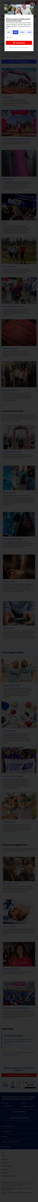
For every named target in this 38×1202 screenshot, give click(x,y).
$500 (29, 32)
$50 (8, 32)
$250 (22, 32)
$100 (15, 32)
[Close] (32, 4)
